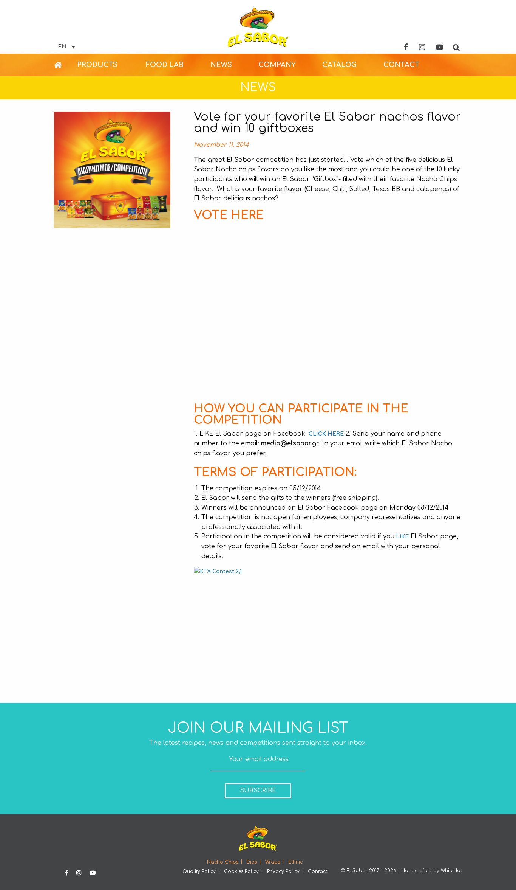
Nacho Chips (222, 862)
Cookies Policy (241, 871)
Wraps (272, 862)
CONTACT (401, 64)
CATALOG (339, 64)
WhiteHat (451, 870)
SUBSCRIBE (258, 790)
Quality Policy (199, 871)
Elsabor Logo (258, 27)
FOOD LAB (165, 64)
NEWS (221, 64)
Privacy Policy (283, 871)
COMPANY (277, 64)
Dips (252, 862)
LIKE (401, 536)
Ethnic (295, 862)
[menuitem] (65, 65)
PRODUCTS (97, 64)
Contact (317, 871)
